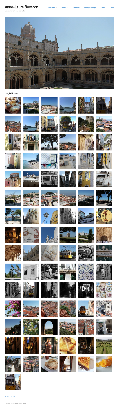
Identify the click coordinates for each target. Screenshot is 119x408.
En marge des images (90, 7)
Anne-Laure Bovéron (21, 6)
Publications (76, 7)
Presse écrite (51, 7)
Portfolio (63, 7)
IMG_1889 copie (11, 93)
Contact (112, 7)
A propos (103, 7)
